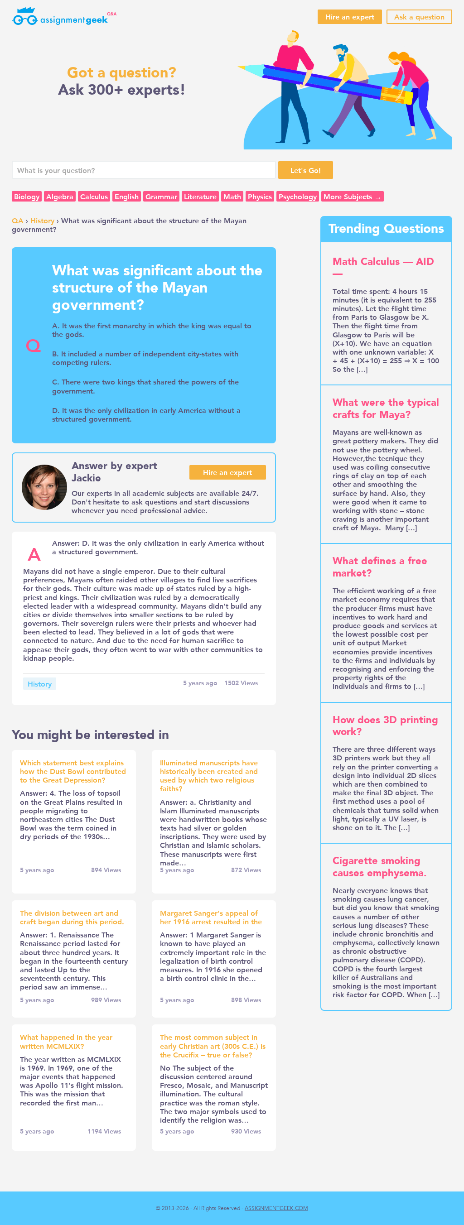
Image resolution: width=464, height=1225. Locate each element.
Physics (260, 196)
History (42, 220)
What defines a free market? (380, 567)
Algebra (59, 196)
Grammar (161, 196)
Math (232, 196)
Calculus (94, 196)
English (127, 196)
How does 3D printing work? (385, 726)
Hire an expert (349, 16)
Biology (26, 196)
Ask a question (419, 16)
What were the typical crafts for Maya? (386, 408)
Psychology (298, 196)
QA (18, 220)
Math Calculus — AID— (383, 267)
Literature (200, 196)
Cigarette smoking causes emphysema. (380, 866)
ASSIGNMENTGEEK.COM (276, 1208)
